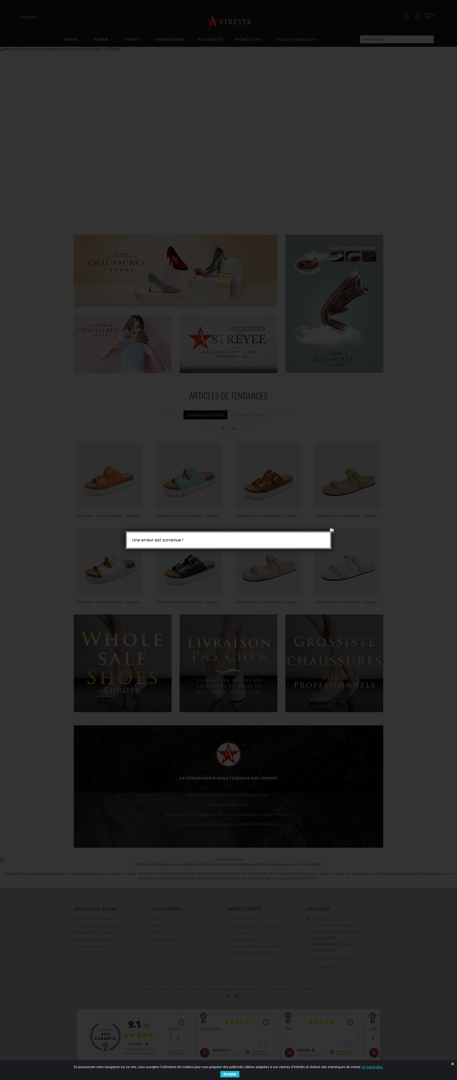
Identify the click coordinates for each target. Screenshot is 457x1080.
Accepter (229, 1074)
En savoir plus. (372, 1067)
